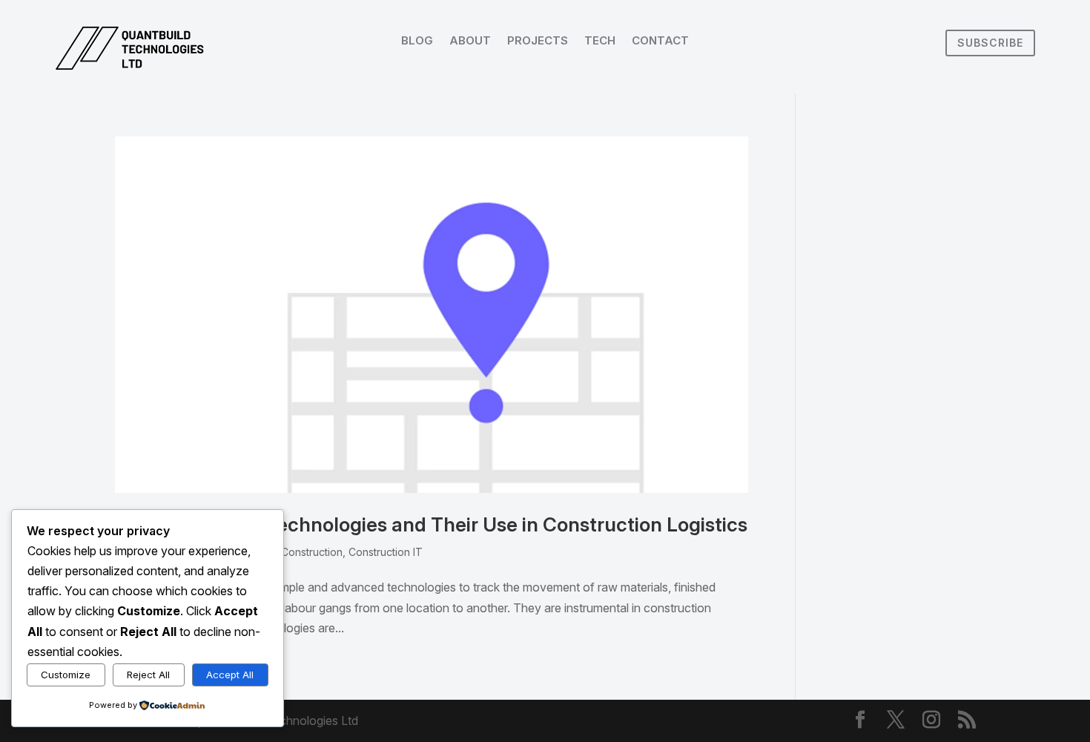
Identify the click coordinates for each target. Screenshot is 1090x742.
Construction (312, 552)
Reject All (148, 674)
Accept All (230, 674)
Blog (417, 41)
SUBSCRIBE (990, 42)
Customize (65, 674)
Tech (599, 41)
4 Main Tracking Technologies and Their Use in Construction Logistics (431, 524)
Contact (660, 41)
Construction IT (386, 552)
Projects (537, 41)
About (470, 41)
